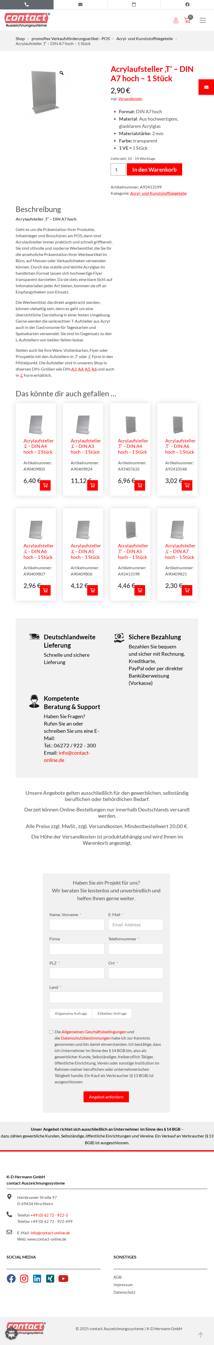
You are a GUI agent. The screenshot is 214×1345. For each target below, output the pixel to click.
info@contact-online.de (50, 1232)
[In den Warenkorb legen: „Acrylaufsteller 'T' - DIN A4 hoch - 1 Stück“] (139, 485)
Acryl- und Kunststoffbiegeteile (144, 38)
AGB (118, 1277)
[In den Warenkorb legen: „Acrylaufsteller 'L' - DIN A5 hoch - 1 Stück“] (92, 590)
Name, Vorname (63, 914)
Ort (111, 962)
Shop (20, 38)
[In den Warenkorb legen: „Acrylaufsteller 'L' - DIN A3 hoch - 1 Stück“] (92, 485)
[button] (11, 1333)
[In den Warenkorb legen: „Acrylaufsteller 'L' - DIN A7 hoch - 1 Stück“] (187, 590)
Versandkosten (130, 98)
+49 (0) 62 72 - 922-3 (49, 1215)
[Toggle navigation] (203, 20)
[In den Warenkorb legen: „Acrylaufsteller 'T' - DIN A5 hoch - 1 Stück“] (139, 590)
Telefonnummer (122, 938)
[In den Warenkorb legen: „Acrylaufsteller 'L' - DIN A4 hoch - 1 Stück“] (45, 485)
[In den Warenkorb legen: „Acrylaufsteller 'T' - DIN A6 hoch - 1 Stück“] (187, 485)
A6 (94, 368)
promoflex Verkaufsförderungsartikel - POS (71, 38)
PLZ (53, 962)
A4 (80, 368)
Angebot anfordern (106, 1096)
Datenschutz (124, 1292)
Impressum (123, 1284)
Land (53, 987)
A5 (87, 368)
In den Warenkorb (154, 169)
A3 (73, 368)
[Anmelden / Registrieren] (176, 20)
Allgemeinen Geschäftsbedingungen (94, 1031)
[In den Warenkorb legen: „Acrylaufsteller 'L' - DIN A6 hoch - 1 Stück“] (45, 590)
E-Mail (114, 914)
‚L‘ (21, 375)
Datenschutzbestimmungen (86, 1037)
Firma (54, 938)
